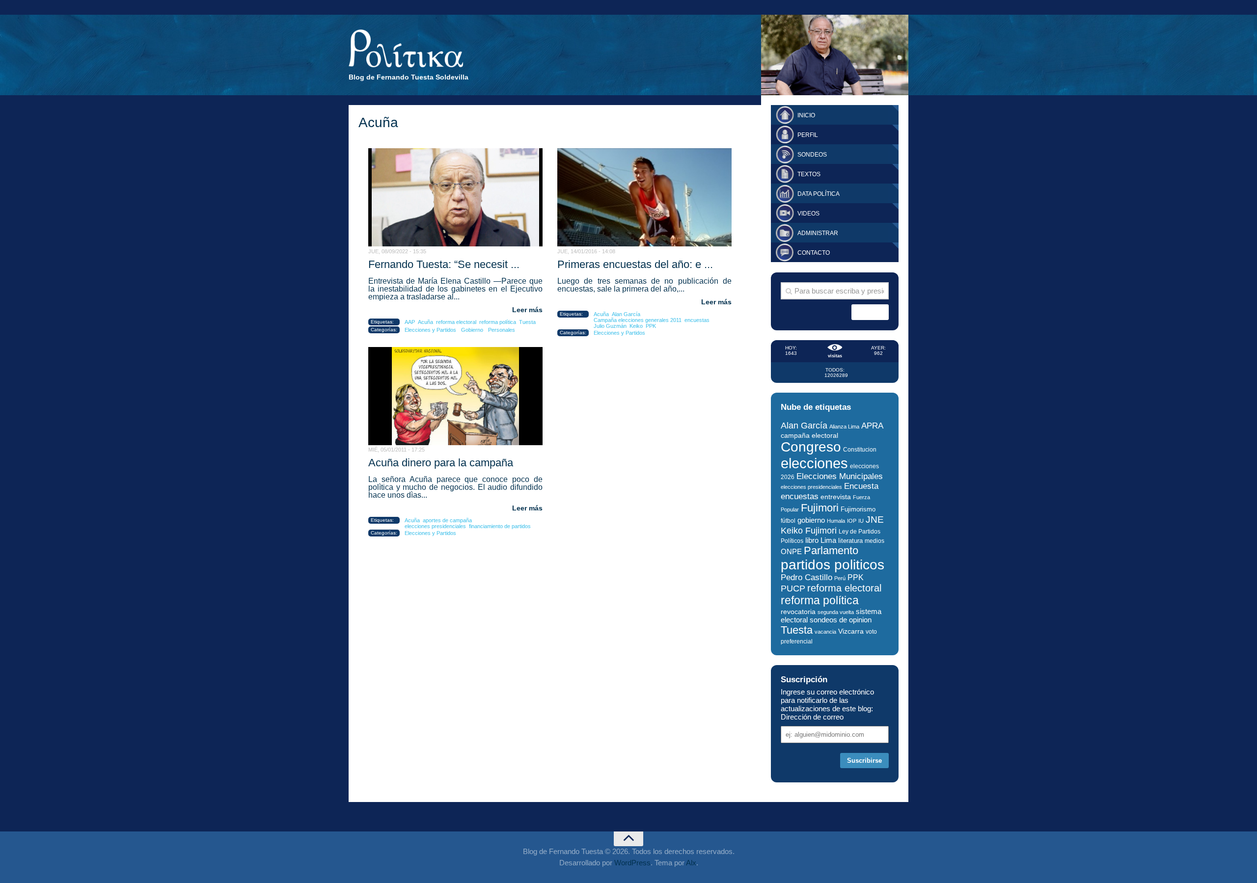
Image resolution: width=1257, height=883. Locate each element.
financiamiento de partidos (500, 526)
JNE (875, 519)
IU (861, 521)
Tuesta (527, 321)
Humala (836, 521)
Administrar (817, 233)
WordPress (632, 862)
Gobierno (472, 329)
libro (812, 540)
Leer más (527, 310)
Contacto (813, 252)
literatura (850, 540)
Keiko (636, 325)
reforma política (497, 321)
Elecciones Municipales (839, 476)
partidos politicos (832, 564)
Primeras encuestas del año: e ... (635, 264)
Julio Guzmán (610, 325)
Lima (828, 540)
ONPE (791, 551)
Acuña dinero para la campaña (440, 462)
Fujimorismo (858, 509)
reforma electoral (456, 321)
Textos (808, 174)
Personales (501, 329)
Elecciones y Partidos (430, 329)
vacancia (825, 632)
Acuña (425, 321)
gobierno (811, 520)
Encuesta (861, 486)
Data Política (818, 193)
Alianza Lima (844, 426)
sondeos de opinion (841, 620)
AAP (410, 321)
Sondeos (812, 154)
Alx (691, 862)
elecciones (814, 463)
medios (874, 540)
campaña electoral (809, 435)
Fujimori (820, 508)
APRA (872, 425)
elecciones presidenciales (435, 526)
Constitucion (859, 449)
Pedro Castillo (806, 577)
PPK (651, 325)
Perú (840, 578)
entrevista (835, 497)
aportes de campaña (447, 520)
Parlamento (831, 550)
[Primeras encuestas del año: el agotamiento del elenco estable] (644, 197)
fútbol (788, 520)
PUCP (793, 588)
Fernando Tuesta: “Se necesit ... (443, 264)
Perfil (807, 135)
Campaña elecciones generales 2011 (638, 320)
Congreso (811, 447)
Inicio (806, 115)
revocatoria (798, 611)
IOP (851, 521)
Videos (808, 213)
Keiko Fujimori (809, 530)
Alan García (626, 314)
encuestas (697, 320)
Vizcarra (851, 631)
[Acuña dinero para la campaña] (455, 396)
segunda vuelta (836, 612)
